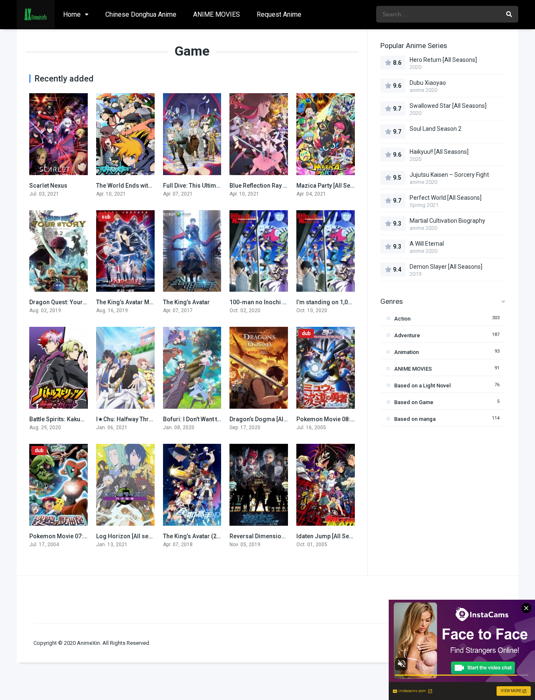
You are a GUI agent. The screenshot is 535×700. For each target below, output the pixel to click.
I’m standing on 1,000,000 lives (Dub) (346, 302)
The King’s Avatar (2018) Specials (208, 536)
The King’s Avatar (186, 302)
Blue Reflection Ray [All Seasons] (274, 185)
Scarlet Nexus (48, 185)
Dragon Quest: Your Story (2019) (73, 302)
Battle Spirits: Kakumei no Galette (74, 419)
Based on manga (415, 419)
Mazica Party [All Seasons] (332, 185)
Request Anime (279, 14)
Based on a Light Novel (422, 385)
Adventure (407, 335)
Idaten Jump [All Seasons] (332, 536)
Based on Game (413, 402)
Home (72, 14)
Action (402, 319)
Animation (406, 352)
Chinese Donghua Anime (140, 14)
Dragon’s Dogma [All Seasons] (270, 419)
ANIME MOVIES (216, 14)
